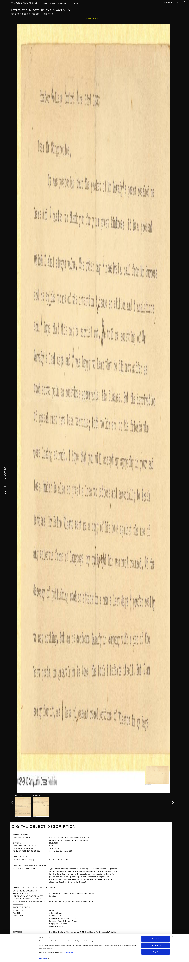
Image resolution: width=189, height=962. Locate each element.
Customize (43, 958)
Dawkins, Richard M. (58, 859)
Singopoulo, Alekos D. (59, 923)
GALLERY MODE (91, 18)
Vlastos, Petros (56, 926)
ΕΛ (5, 492)
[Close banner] (172, 936)
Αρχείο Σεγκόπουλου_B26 (60, 850)
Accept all (155, 939)
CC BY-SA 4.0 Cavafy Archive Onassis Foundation (72, 893)
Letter (52, 910)
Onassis (5, 473)
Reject (155, 952)
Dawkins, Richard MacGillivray (63, 918)
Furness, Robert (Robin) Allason (64, 920)
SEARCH (168, 2)
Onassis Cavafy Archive (24, 2)
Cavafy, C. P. (55, 915)
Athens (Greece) (56, 912)
